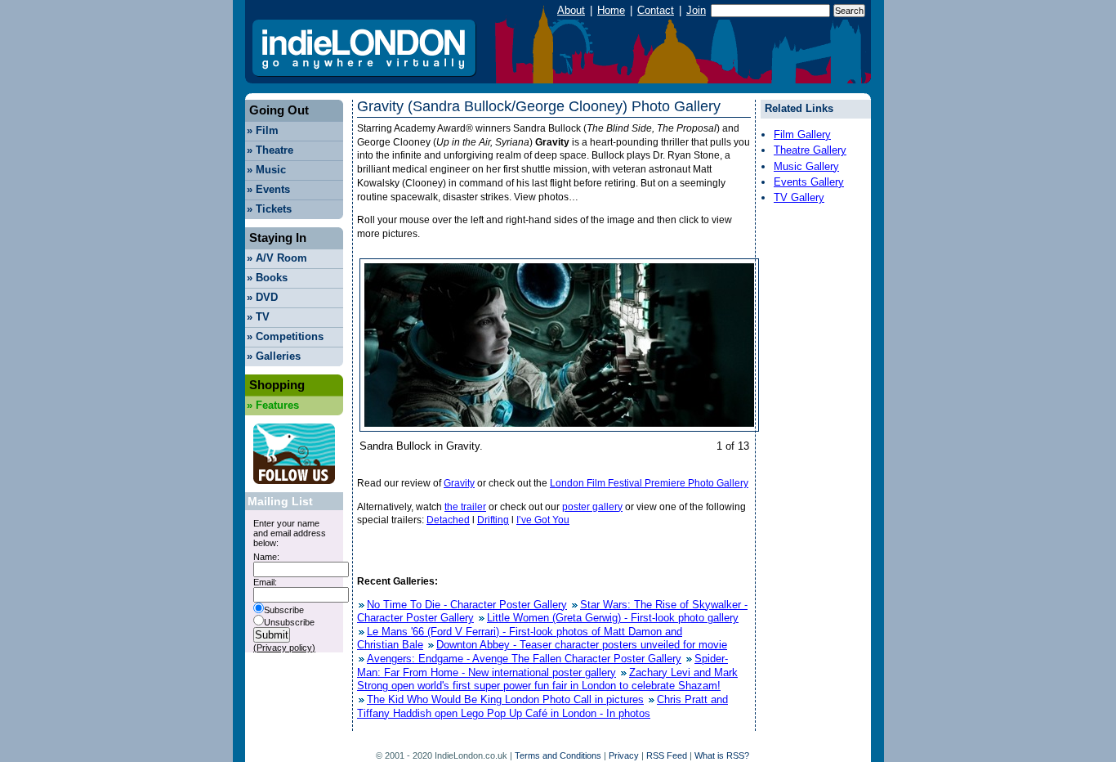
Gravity (459, 483)
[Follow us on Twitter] (294, 488)
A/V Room (277, 258)
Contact (655, 10)
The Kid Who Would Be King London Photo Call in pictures (505, 699)
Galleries (274, 356)
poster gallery (592, 507)
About (571, 10)
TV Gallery (799, 197)
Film (263, 130)
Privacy (624, 755)
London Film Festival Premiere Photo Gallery (649, 483)
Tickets (269, 209)
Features (273, 405)
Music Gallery (806, 166)
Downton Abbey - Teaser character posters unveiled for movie (581, 645)
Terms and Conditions (558, 755)
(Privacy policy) (284, 647)
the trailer (465, 507)
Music (266, 170)
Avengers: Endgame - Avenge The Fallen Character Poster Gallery (524, 658)
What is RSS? (721, 755)
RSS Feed (666, 755)
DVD (262, 297)
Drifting (493, 520)
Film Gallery (802, 134)
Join (696, 10)
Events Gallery (809, 182)
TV (258, 317)
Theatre (270, 150)
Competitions (285, 336)
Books (267, 277)
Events (268, 189)
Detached (448, 520)
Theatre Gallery (810, 150)
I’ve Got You (542, 520)
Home (611, 10)
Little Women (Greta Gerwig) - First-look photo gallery (613, 618)
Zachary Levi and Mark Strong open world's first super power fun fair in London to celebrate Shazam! (547, 679)
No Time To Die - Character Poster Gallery (467, 604)
